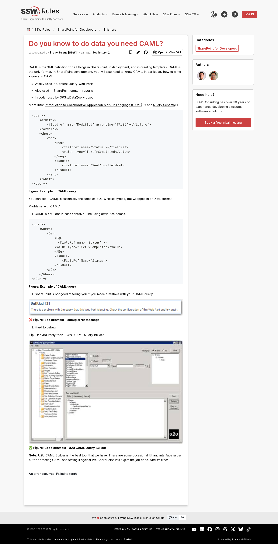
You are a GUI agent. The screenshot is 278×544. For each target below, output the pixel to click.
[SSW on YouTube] (194, 529)
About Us (152, 15)
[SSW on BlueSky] (240, 529)
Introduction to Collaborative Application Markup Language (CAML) (93, 105)
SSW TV (193, 15)
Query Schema (164, 105)
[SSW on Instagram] (217, 529)
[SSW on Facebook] (209, 529)
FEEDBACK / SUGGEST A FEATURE (133, 529)
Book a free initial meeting (223, 122)
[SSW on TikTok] (248, 529)
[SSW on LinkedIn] (202, 529)
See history (99, 52)
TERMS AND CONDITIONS (170, 529)
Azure (235, 539)
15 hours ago (102, 539)
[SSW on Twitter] (233, 529)
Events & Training (126, 15)
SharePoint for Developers (76, 29)
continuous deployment (65, 539)
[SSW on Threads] (225, 529)
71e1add (128, 539)
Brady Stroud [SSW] (63, 52)
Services (81, 15)
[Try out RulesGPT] (213, 14)
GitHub (247, 539)
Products (101, 15)
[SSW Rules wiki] (235, 14)
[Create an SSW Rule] (224, 14)
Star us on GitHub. (154, 517)
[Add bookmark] (130, 52)
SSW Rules (173, 15)
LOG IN (249, 14)
